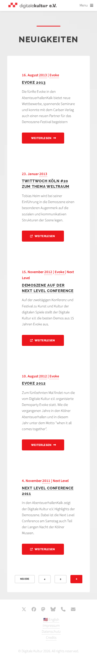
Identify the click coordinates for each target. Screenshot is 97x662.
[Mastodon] (43, 609)
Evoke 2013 (34, 82)
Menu (84, 5)
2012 (48, 272)
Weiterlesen (41, 138)
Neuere (24, 579)
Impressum (51, 625)
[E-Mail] (73, 609)
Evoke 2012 (34, 383)
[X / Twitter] (24, 609)
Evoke (54, 75)
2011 (46, 480)
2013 (43, 75)
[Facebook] (34, 609)
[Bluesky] (53, 609)
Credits (51, 637)
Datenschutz (51, 631)
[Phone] (63, 609)
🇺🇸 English (51, 619)
